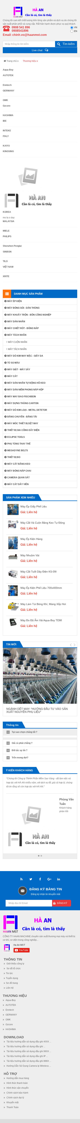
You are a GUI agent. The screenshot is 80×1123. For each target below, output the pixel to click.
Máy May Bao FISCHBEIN (21, 396)
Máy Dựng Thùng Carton (23, 403)
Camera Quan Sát (18, 477)
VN (75, 27)
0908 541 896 (21, 27)
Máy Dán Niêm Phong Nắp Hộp (25, 389)
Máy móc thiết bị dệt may (22, 423)
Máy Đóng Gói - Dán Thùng (23, 308)
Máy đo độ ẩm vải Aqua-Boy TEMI (41, 620)
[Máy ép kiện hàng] (13, 542)
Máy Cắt (12, 376)
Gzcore (9, 1024)
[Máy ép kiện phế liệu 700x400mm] (13, 590)
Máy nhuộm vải (29, 555)
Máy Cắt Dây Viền (18, 484)
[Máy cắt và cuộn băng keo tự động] (13, 524)
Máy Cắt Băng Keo (18, 464)
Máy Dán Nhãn (16, 321)
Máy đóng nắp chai (19, 471)
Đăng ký (62, 903)
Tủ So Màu (13, 362)
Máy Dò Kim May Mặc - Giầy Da (25, 356)
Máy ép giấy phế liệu (33, 506)
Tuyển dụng (12, 978)
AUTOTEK (10, 1005)
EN (75, 31)
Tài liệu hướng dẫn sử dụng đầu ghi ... (25, 1046)
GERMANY (11, 1014)
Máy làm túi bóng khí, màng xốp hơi (43, 604)
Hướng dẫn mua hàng (17, 1078)
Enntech (9, 1010)
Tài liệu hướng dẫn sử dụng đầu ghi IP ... (27, 1056)
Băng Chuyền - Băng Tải (22, 416)
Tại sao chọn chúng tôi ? (24, 732)
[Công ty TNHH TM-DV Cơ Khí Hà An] (33, 12)
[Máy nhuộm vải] (13, 557)
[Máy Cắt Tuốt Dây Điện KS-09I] (13, 574)
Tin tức (9, 973)
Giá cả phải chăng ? (22, 743)
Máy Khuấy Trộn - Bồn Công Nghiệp (29, 314)
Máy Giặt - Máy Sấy (18, 369)
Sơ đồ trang (12, 983)
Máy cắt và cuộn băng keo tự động (42, 522)
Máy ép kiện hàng (31, 538)
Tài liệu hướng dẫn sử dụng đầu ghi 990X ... (28, 1051)
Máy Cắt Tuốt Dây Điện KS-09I (38, 571)
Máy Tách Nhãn (16, 335)
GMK (8, 1019)
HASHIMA (10, 1029)
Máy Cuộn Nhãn (17, 342)
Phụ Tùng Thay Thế (19, 443)
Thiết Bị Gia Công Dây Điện (23, 430)
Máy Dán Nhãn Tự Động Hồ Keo (26, 383)
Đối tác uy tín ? (19, 750)
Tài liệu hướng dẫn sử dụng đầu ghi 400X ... (28, 1041)
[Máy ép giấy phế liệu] (13, 509)
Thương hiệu (15, 996)
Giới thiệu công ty (15, 963)
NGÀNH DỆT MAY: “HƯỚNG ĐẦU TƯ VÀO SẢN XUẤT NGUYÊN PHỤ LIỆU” (37, 710)
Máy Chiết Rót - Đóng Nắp (23, 328)
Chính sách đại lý (15, 1097)
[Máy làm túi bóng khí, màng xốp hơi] (13, 606)
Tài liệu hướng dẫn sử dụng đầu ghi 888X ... (28, 1061)
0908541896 (20, 30)
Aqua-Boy (10, 1000)
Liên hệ (10, 988)
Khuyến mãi (12, 1102)
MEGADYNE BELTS (17, 450)
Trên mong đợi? (20, 757)
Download (14, 1037)
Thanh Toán (12, 1107)
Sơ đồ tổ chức (13, 968)
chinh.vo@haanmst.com (29, 34)
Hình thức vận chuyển (17, 1088)
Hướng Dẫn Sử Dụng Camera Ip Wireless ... (28, 1066)
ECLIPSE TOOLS (16, 437)
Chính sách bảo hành (17, 1092)
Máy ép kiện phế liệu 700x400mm (41, 587)
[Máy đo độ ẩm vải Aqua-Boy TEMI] (13, 622)
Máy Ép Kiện (14, 301)
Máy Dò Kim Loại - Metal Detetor (27, 410)
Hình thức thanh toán (17, 1083)
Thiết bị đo (13, 457)
